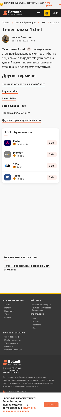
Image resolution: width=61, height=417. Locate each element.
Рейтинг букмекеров (41, 305)
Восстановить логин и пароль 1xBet (23, 84)
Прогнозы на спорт (13, 350)
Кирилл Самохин (22, 37)
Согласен (51, 405)
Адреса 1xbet (10, 91)
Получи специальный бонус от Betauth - (28, 4)
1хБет (7, 305)
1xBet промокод (11, 337)
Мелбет (7, 308)
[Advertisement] (30, 218)
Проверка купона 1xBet (16, 113)
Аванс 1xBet (9, 98)
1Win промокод (11, 343)
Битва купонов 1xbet (14, 105)
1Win (6, 314)
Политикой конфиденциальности (19, 409)
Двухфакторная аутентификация (21, 120)
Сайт (51, 143)
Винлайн (8, 317)
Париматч (36, 325)
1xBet (34, 318)
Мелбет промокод (12, 340)
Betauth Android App (17, 391)
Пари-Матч (9, 311)
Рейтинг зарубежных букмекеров (41, 309)
